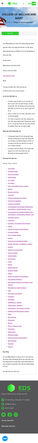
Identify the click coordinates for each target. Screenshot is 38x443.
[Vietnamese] (34, 3)
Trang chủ (7, 22)
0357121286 (9, 408)
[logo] (19, 388)
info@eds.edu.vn (10, 404)
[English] (29, 3)
